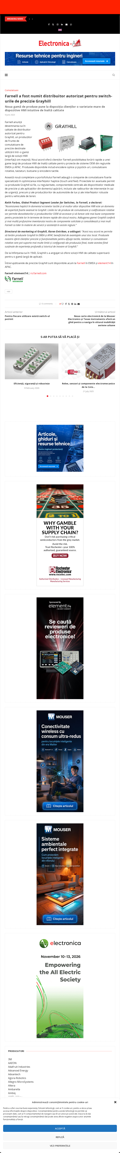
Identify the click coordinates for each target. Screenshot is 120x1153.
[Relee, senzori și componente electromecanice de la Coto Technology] (88, 361)
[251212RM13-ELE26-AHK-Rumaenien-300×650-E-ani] (60, 938)
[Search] (113, 75)
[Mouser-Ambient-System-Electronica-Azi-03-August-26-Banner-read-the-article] (60, 825)
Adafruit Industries (19, 1066)
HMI (8, 291)
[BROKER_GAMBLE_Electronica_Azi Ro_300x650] (60, 486)
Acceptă (60, 1128)
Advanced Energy (18, 1070)
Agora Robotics (17, 1078)
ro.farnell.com (38, 273)
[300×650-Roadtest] (60, 599)
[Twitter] (53, 24)
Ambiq (11, 1093)
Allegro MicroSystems (21, 1082)
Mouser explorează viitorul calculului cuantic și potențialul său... (37, 19)
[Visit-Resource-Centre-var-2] (60, 53)
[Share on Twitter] (69, 303)
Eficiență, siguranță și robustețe (32, 383)
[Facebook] (48, 24)
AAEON (12, 1063)
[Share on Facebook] (66, 303)
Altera (11, 1085)
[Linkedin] (62, 24)
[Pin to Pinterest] (72, 303)
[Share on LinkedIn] (75, 303)
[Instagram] (57, 24)
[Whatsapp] (71, 24)
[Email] (66, 24)
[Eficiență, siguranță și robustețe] (31, 361)
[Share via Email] (79, 303)
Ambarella (14, 1089)
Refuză (60, 1137)
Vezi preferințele (60, 1145)
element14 (104, 263)
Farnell (81, 263)
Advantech (14, 1074)
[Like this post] (62, 303)
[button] (115, 1102)
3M (10, 1059)
